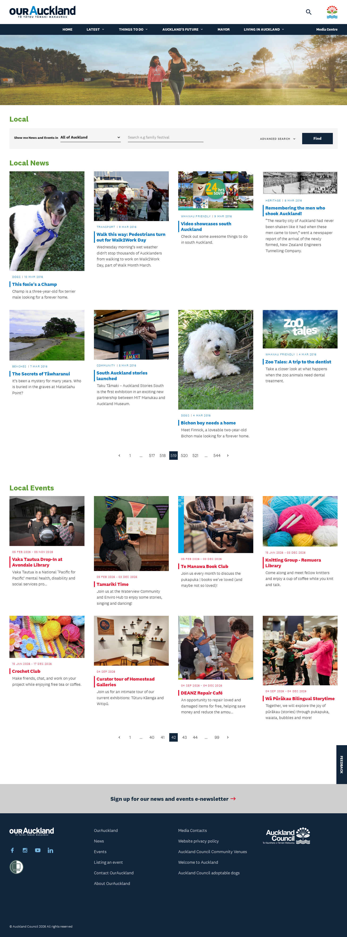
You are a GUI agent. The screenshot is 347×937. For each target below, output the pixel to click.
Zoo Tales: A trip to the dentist (298, 362)
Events (100, 851)
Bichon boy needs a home (208, 423)
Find (317, 138)
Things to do (131, 29)
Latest (93, 29)
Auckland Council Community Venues (212, 851)
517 (152, 455)
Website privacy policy (198, 841)
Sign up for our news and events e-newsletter (169, 798)
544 (216, 455)
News (99, 841)
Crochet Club (26, 671)
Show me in (36, 138)
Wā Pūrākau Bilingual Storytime (300, 698)
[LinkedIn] (50, 851)
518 (163, 455)
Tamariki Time (113, 584)
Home (67, 29)
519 (173, 455)
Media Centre (327, 29)
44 (195, 737)
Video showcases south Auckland (206, 226)
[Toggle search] (309, 12)
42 (173, 737)
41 (163, 737)
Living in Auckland (262, 29)
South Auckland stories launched (122, 375)
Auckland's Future (180, 29)
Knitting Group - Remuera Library (293, 562)
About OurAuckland (112, 883)
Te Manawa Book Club (204, 566)
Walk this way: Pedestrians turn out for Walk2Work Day (131, 237)
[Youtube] (38, 851)
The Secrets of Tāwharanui (41, 374)
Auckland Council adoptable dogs (209, 872)
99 (217, 737)
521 (195, 455)
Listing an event (108, 862)
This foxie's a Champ (34, 284)
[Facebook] (12, 851)
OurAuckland (106, 830)
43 (184, 737)
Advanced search (275, 139)
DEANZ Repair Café (202, 693)
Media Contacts (192, 830)
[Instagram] (25, 851)
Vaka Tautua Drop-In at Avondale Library (37, 562)
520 (184, 455)
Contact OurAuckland (114, 872)
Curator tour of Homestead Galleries (126, 681)
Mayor (224, 29)
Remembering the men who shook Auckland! (295, 210)
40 (151, 737)
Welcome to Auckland (198, 862)
